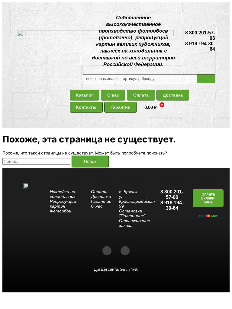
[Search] (206, 79)
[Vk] (106, 250)
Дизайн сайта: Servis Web (116, 269)
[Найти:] (36, 161)
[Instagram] (125, 250)
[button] (84, 95)
